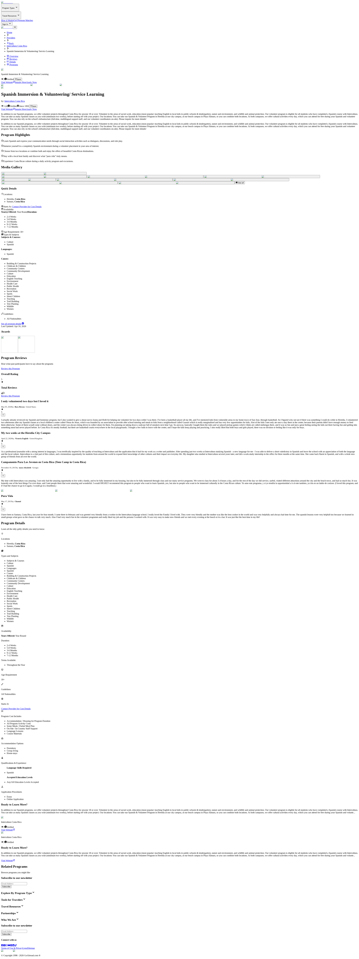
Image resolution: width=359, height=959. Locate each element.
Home (9, 32)
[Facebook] (2, 945)
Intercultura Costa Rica (17, 46)
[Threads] (4, 945)
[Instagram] (7, 945)
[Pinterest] (11, 945)
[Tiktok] (16, 945)
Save (19, 79)
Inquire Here (20, 82)
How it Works (7, 20)
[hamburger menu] (15, 27)
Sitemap (31, 948)
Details (13, 62)
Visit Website (7, 82)
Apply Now (31, 82)
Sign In (5, 24)
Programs (14, 64)
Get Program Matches (23, 20)
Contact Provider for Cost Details (27, 206)
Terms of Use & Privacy (12, 948)
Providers (11, 38)
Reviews (13, 59)
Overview (14, 56)
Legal (25, 948)
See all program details (11, 324)
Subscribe (6, 887)
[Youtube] (9, 945)
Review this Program (10, 368)
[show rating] (3, 414)
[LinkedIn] (13, 945)
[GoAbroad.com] (7, 2)
